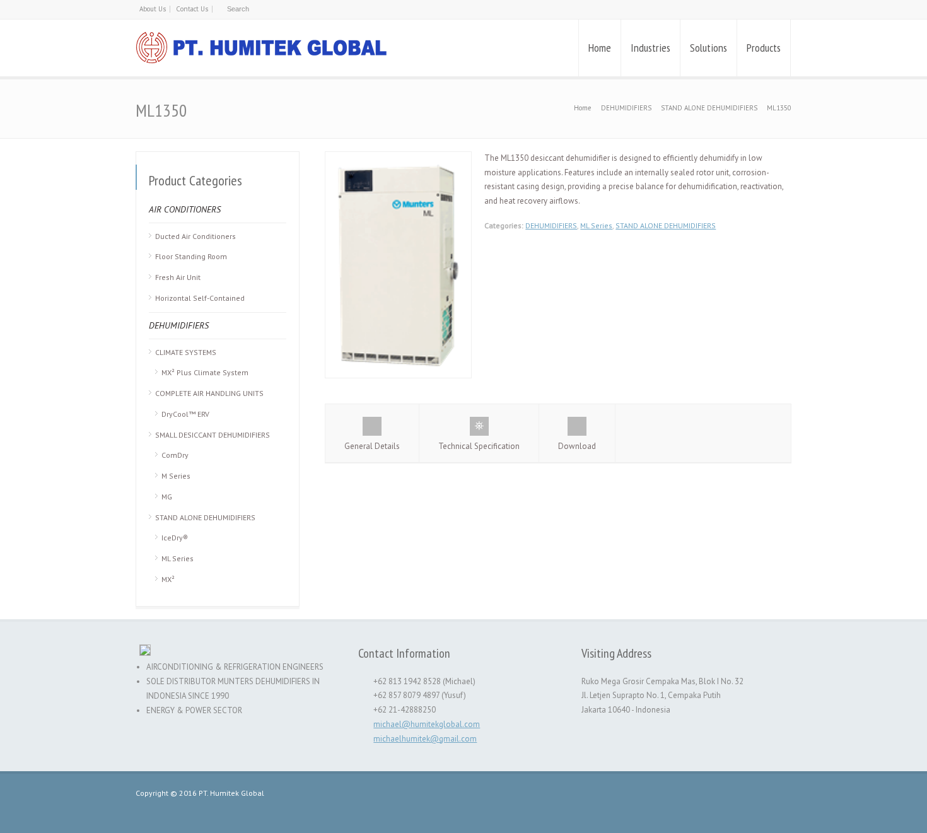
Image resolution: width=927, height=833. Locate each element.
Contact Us (192, 8)
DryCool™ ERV (185, 414)
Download (577, 446)
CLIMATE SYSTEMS (185, 352)
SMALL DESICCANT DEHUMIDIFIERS (212, 435)
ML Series (596, 225)
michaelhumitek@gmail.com (425, 738)
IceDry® (174, 537)
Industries (650, 47)
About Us (152, 8)
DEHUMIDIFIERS (551, 225)
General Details (372, 446)
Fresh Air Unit (178, 277)
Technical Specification (479, 446)
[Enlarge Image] (398, 158)
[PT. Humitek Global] (262, 48)
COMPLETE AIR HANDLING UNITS (209, 393)
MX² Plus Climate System (204, 372)
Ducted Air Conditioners (195, 236)
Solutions (708, 47)
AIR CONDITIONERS (185, 209)
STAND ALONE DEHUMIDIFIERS (665, 225)
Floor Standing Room (191, 256)
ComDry (175, 455)
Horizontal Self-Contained (200, 298)
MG (166, 496)
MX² (168, 579)
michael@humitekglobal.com (426, 724)
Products (764, 47)
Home (599, 47)
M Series (175, 476)
